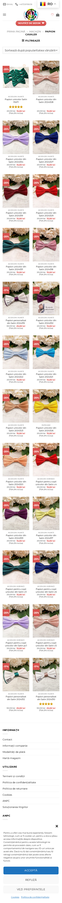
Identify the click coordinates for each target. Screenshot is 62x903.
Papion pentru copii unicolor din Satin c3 (16, 590)
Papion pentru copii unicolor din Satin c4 (46, 483)
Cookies (15, 897)
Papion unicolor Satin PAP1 (16, 100)
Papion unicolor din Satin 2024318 (46, 268)
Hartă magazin (11, 758)
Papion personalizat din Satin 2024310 (46, 698)
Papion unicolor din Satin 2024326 (46, 429)
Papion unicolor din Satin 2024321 (46, 375)
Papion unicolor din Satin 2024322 (16, 375)
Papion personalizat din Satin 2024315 (16, 321)
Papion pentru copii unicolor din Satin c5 (46, 644)
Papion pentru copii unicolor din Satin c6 (46, 590)
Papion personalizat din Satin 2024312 (16, 698)
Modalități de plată (14, 751)
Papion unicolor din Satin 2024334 (16, 160)
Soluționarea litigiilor (15, 807)
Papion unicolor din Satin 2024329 (46, 214)
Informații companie (15, 745)
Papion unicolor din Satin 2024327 (46, 160)
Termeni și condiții (14, 776)
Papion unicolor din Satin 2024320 (16, 483)
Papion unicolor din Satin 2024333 (16, 536)
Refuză (31, 879)
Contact (7, 739)
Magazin (35, 31)
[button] (57, 826)
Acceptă (30, 870)
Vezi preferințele (31, 889)
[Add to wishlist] (24, 66)
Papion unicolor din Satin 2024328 (46, 100)
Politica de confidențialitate (35, 897)
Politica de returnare (15, 788)
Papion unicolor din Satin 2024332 (46, 321)
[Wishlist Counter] (52, 14)
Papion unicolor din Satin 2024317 (46, 536)
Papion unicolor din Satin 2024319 (16, 214)
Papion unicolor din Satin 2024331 (16, 268)
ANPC (6, 800)
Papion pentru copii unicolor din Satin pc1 (16, 644)
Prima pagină (16, 31)
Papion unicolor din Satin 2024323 (16, 429)
